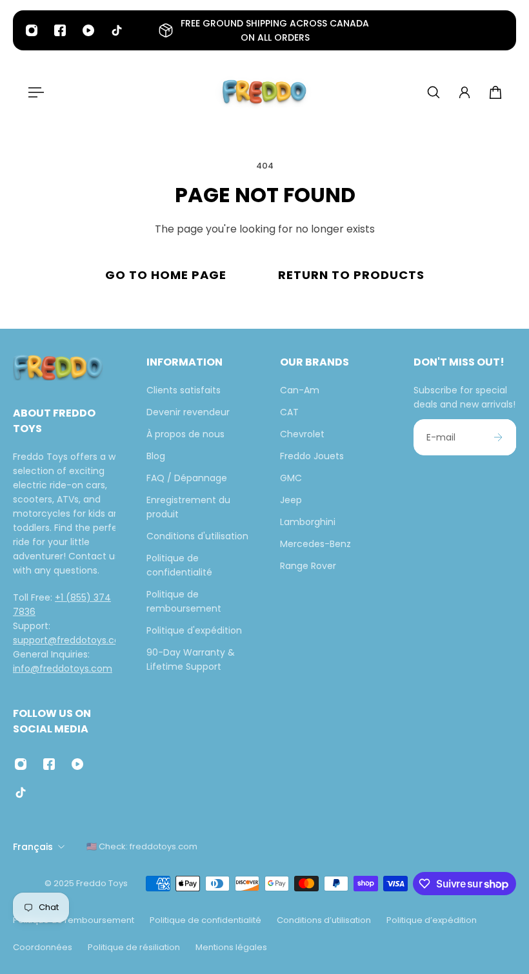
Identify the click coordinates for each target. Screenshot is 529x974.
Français (33, 846)
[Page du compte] (464, 92)
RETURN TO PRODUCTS (351, 275)
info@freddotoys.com (62, 667)
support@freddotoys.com (71, 639)
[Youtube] (88, 30)
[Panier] (495, 92)
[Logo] (264, 92)
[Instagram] (31, 30)
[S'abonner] (498, 437)
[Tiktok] (117, 30)
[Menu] (33, 92)
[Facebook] (60, 30)
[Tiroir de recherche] (433, 92)
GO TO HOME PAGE (165, 275)
